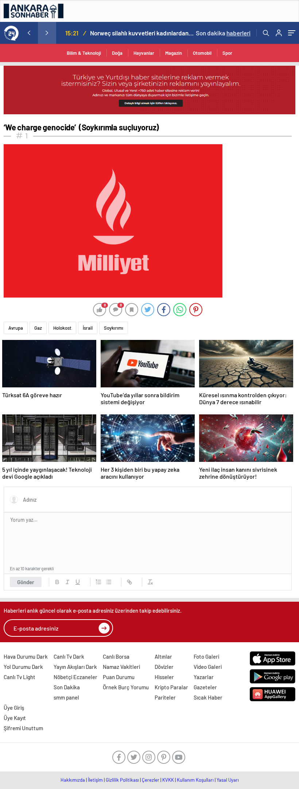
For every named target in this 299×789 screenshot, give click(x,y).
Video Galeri (208, 666)
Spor (227, 53)
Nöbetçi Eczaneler (75, 677)
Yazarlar (204, 677)
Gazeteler (205, 687)
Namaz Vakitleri (121, 666)
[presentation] (29, 33)
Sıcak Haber (208, 697)
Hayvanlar (143, 53)
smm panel (66, 697)
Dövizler (164, 666)
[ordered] (98, 582)
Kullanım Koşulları (195, 780)
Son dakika (223, 33)
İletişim (95, 780)
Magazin (173, 53)
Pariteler (165, 697)
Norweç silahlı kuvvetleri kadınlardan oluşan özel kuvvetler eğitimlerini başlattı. (142, 33)
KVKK (168, 780)
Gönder (25, 582)
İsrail (88, 328)
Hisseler (164, 677)
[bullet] (109, 582)
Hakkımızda (73, 780)
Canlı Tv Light (19, 677)
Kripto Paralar (171, 687)
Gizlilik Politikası (122, 780)
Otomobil (202, 53)
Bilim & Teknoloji (84, 53)
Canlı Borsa (116, 656)
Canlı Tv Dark (69, 656)
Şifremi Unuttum (23, 728)
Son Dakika (67, 687)
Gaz (38, 328)
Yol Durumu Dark (23, 666)
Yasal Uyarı (228, 780)
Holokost (62, 328)
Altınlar (163, 656)
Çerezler (150, 780)
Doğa (117, 53)
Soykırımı (113, 328)
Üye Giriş (14, 707)
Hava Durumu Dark (26, 656)
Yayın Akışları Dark (75, 666)
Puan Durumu (119, 677)
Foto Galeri (206, 656)
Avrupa (15, 328)
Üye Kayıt (15, 718)
